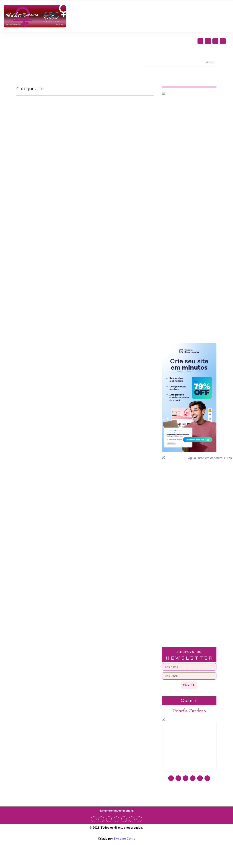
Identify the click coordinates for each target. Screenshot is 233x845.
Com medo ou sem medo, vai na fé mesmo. (52, 283)
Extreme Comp (124, 838)
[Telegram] (124, 819)
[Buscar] (222, 62)
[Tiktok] (207, 778)
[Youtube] (223, 41)
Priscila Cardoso (189, 711)
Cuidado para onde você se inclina (46, 248)
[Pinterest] (200, 778)
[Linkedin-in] (193, 778)
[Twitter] (215, 41)
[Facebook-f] (200, 41)
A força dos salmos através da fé (43, 212)
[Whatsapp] (132, 819)
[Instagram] (208, 41)
